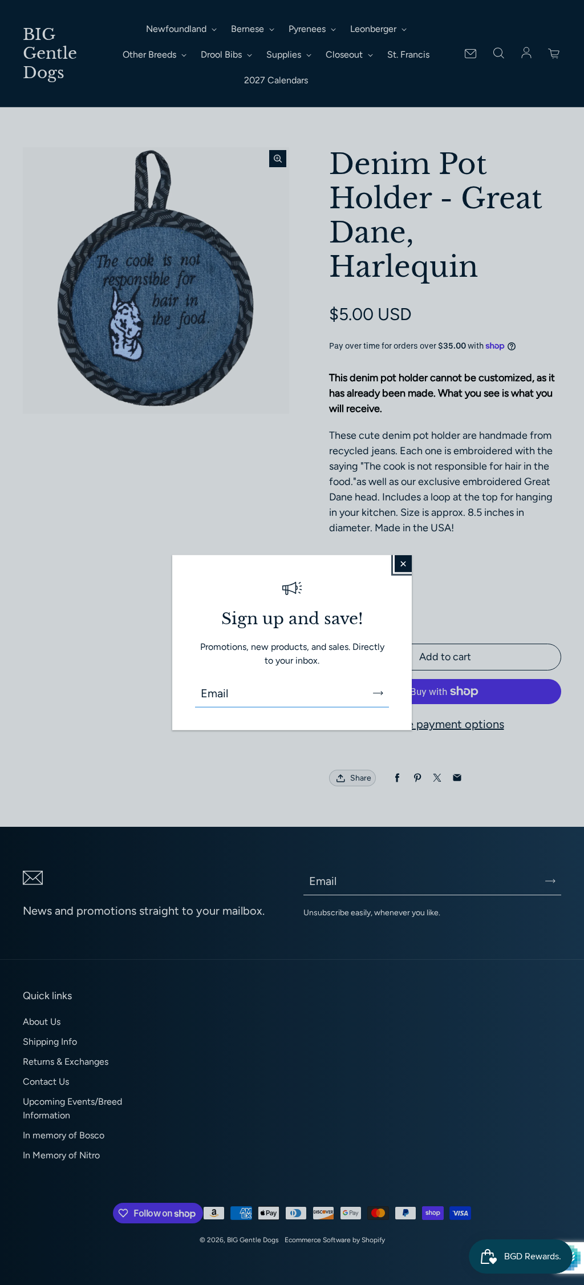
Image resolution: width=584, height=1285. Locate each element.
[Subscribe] (378, 692)
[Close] (403, 563)
